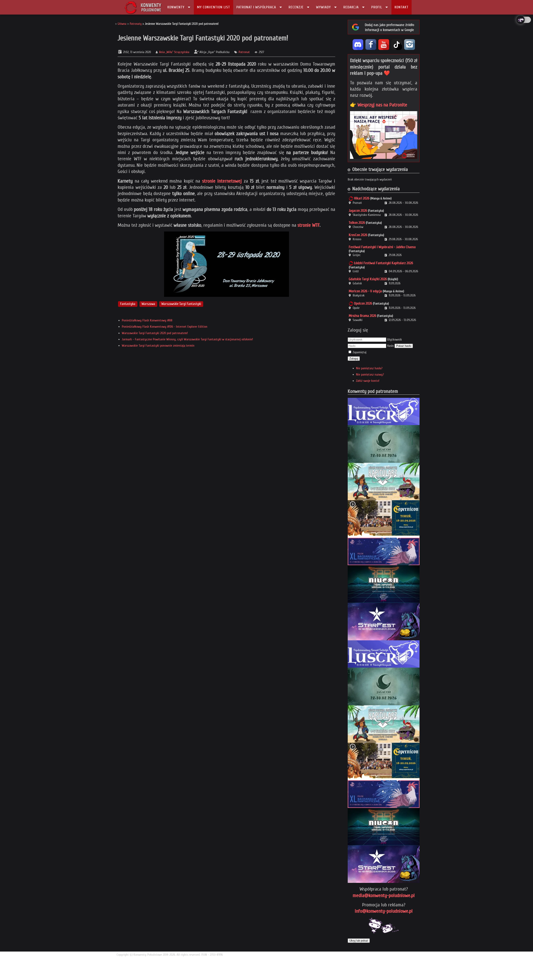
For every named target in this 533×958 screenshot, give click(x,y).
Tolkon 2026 (357, 222)
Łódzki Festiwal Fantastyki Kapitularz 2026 (383, 263)
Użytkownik (394, 339)
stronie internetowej (222, 181)
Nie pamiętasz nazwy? (370, 374)
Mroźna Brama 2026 (362, 316)
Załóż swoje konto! (367, 381)
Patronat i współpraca (256, 7)
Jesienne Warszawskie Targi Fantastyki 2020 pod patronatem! (203, 38)
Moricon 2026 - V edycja (365, 291)
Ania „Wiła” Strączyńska (174, 52)
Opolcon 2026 (363, 303)
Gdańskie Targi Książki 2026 (368, 279)
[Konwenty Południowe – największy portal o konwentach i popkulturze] (142, 7)
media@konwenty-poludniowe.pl (384, 895)
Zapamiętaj (359, 352)
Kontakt (401, 7)
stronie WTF (309, 225)
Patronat (244, 52)
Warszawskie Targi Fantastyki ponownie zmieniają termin (158, 345)
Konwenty (175, 7)
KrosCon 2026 (358, 235)
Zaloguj (353, 358)
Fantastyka (127, 304)
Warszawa (148, 304)
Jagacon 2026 (358, 210)
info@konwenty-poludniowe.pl (384, 911)
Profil (376, 7)
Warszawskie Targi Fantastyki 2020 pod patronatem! (155, 333)
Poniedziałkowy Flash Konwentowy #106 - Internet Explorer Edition (164, 326)
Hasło (390, 346)
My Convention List (213, 7)
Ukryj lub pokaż (358, 940)
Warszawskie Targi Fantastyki (181, 304)
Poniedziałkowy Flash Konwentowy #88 (147, 320)
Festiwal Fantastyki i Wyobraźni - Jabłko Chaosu (382, 247)
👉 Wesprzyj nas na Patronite (378, 105)
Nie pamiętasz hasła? (369, 368)
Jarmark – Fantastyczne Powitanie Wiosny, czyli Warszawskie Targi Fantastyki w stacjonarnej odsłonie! (187, 339)
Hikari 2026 (361, 198)
